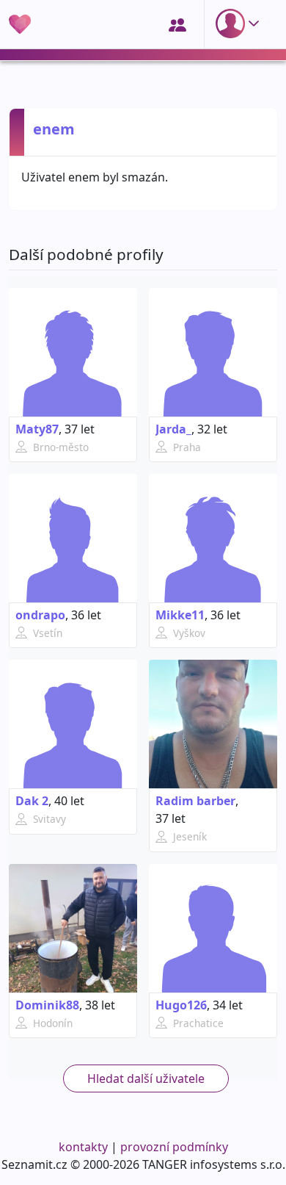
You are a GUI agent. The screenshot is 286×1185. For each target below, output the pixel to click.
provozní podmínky (174, 1147)
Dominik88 (47, 1005)
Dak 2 (31, 801)
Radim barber (195, 801)
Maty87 (37, 429)
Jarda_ (173, 429)
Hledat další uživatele (146, 1078)
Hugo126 (181, 1005)
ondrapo (40, 615)
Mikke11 (180, 615)
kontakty (83, 1147)
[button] (240, 23)
